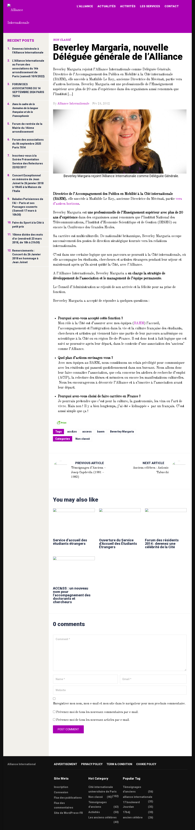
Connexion (61, 792)
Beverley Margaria (122, 431)
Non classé (62, 40)
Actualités (107, 6)
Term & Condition (119, 764)
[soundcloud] (38, 776)
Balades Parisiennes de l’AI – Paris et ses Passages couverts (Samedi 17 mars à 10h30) (27, 207)
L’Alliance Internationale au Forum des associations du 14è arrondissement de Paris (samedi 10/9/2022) (28, 68)
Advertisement (65, 764)
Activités (127, 6)
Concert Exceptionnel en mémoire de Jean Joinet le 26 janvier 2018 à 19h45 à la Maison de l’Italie (27, 183)
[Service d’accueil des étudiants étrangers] (74, 521)
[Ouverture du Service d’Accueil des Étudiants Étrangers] (120, 521)
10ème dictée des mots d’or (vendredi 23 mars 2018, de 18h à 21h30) (27, 238)
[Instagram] (31, 776)
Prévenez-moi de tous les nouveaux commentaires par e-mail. (97, 712)
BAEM (139, 323)
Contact (172, 6)
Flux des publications (68, 797)
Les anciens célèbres (102, 817)
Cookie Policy (146, 764)
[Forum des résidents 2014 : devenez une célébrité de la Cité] (166, 521)
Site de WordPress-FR (68, 812)
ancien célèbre (133, 817)
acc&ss (72, 431)
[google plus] (23, 776)
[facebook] (16, 776)
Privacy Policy (91, 764)
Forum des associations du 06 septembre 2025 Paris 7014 (28, 143)
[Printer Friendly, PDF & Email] (61, 422)
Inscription (61, 787)
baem (101, 431)
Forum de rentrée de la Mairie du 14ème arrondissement (27, 127)
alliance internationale (137, 796)
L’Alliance (85, 6)
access (87, 431)
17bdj (126, 812)
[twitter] (8, 776)
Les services (150, 6)
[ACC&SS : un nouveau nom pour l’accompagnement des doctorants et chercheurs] (74, 569)
